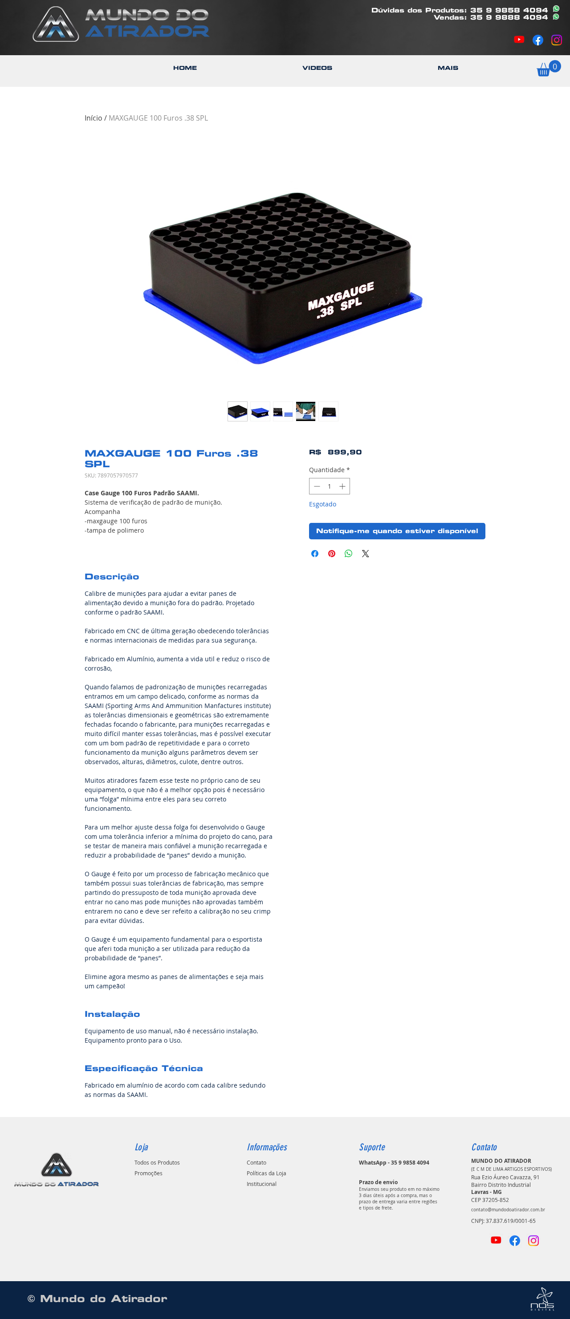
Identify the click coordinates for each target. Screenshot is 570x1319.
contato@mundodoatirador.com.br (508, 1210)
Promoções (148, 1173)
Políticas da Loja (266, 1173)
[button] (448, 68)
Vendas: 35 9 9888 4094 (491, 17)
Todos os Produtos (157, 1162)
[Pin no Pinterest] (331, 553)
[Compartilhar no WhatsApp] (348, 553)
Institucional (262, 1183)
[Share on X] (365, 553)
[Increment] (343, 486)
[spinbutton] (330, 486)
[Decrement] (316, 486)
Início (93, 118)
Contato (256, 1162)
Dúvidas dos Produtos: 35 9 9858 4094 (459, 10)
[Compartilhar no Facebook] (314, 553)
